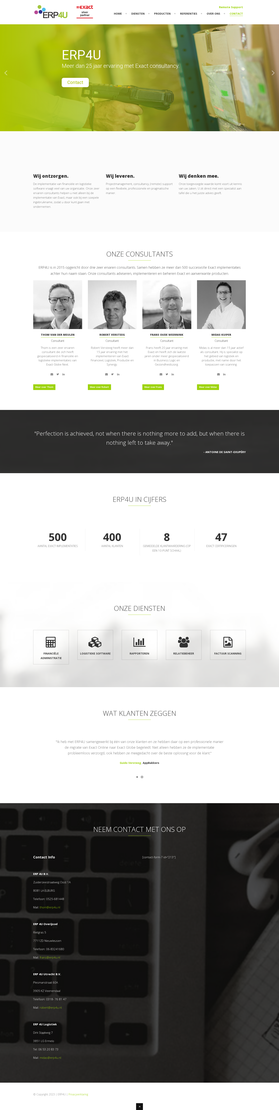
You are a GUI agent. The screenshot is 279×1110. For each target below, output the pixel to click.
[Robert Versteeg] (112, 304)
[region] (139, 73)
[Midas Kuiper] (221, 304)
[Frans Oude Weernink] (166, 304)
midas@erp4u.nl (50, 1057)
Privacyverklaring (78, 1094)
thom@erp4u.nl (50, 907)
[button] (6, 73)
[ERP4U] (64, 17)
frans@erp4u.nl (50, 957)
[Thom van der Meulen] (57, 304)
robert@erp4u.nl (51, 1007)
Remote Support (231, 7)
